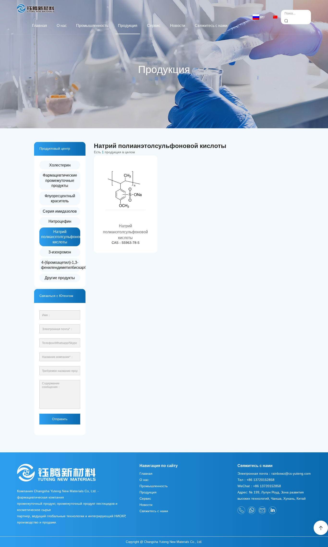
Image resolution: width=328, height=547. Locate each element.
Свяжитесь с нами (211, 25)
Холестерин (60, 165)
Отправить (59, 419)
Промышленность (92, 25)
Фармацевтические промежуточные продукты (60, 180)
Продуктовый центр (54, 148)
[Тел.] (241, 510)
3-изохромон (60, 252)
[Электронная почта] (262, 510)
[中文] (275, 17)
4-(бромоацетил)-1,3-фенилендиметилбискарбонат (60, 265)
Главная (39, 25)
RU (262, 17)
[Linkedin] (272, 510)
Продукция (127, 25)
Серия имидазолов (60, 211)
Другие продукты (60, 278)
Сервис (153, 25)
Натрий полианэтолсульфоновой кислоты (60, 236)
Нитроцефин (60, 221)
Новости (177, 25)
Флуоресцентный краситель (60, 198)
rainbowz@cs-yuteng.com (291, 473)
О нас (62, 25)
